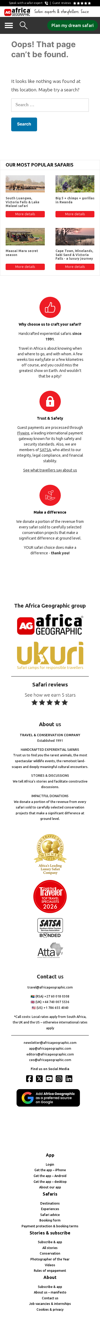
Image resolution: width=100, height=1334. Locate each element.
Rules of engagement (50, 1270)
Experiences (50, 1209)
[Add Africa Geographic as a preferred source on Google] (50, 1105)
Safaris (50, 1194)
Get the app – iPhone (50, 1170)
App (50, 1155)
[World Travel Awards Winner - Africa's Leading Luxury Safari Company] (50, 873)
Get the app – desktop (50, 1181)
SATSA (45, 450)
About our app (50, 1187)
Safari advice (50, 1214)
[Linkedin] (69, 1078)
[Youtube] (50, 1078)
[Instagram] (60, 1078)
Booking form (50, 1220)
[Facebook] (30, 1078)
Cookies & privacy (50, 1309)
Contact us (50, 1298)
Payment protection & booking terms (50, 1226)
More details (25, 214)
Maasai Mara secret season (22, 252)
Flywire (23, 433)
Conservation (50, 1253)
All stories (50, 1248)
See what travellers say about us (50, 470)
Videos (50, 1265)
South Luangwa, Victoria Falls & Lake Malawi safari (22, 202)
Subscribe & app (50, 1242)
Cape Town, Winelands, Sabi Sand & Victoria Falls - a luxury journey (74, 254)
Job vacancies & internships (50, 1303)
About (50, 1277)
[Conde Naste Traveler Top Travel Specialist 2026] (50, 912)
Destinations (50, 1203)
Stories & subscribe (50, 1232)
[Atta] (50, 957)
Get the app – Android (50, 1176)
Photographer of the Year (50, 1259)
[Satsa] (50, 936)
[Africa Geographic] (17, 11)
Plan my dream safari (72, 25)
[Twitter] (40, 1078)
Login (50, 1164)
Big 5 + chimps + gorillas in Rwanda (74, 200)
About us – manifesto (50, 1292)
